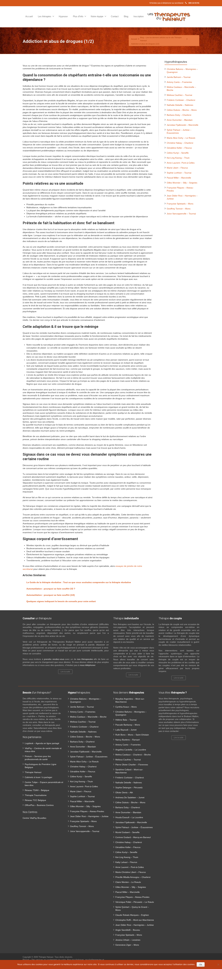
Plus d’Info (78, 16)
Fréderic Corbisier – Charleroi (181, 100)
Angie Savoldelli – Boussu (127, 930)
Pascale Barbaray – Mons (127, 725)
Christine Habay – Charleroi (180, 143)
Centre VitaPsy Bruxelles (34, 818)
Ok (200, 964)
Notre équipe (97, 16)
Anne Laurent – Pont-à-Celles (129, 867)
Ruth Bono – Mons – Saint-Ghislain (132, 735)
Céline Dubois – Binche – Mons (182, 110)
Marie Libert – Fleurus (177, 168)
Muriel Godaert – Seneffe (127, 832)
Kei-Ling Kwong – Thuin (178, 158)
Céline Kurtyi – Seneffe (178, 153)
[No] (218, 964)
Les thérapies (44, 16)
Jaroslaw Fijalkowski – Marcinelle (182, 125)
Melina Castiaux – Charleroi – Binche (133, 754)
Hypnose (63, 16)
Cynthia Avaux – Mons (126, 707)
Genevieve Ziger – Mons (127, 945)
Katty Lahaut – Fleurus (126, 862)
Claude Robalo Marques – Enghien (132, 915)
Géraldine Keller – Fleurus (179, 148)
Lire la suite (65, 672)
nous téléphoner (87, 665)
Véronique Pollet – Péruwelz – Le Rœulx (134, 902)
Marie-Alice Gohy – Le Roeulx (181, 138)
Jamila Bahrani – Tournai (178, 77)
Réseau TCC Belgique (35, 800)
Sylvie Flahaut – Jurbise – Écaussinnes (88, 756)
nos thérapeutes (85, 659)
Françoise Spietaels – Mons (180, 203)
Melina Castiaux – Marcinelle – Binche (88, 717)
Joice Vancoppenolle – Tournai (181, 213)
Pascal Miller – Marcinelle (179, 178)
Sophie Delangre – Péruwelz (129, 787)
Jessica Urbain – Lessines (127, 940)
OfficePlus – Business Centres (39, 805)
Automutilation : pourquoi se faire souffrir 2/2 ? (50, 588)
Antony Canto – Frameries (179, 82)
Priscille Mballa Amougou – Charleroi (132, 877)
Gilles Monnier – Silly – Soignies (182, 182)
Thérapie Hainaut (33, 772)
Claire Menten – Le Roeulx (128, 882)
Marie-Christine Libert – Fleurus (130, 872)
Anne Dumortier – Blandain (180, 120)
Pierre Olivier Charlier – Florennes (131, 764)
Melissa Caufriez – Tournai (179, 95)
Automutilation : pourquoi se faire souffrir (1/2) (50, 595)
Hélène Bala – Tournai (126, 720)
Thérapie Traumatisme (36, 795)
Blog (126, 16)
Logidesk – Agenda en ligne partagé (42, 743)
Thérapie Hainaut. (47, 957)
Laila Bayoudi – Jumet (126, 730)
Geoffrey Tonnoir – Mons (178, 208)
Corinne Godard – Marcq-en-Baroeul (133, 837)
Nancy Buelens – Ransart (127, 739)
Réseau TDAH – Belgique (37, 790)
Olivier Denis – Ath (124, 792)
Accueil (29, 16)
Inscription (139, 16)
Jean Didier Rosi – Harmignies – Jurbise (89, 816)
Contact (115, 16)
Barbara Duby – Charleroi (179, 115)
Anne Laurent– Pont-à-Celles (181, 163)
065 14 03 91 (193, 3)
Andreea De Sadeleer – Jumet (129, 797)
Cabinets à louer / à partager (38, 777)
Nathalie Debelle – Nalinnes (180, 105)
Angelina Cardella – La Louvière (130, 749)
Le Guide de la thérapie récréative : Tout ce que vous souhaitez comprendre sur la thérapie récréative (78, 582)
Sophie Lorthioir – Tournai (179, 173)
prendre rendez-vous (54, 659)
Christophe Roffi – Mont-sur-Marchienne (134, 920)
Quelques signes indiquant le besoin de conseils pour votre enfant (61, 601)
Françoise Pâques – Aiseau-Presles (87, 811)
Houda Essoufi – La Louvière (129, 817)
